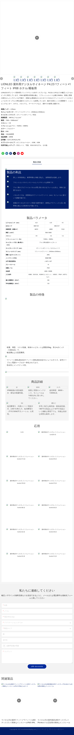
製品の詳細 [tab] (37, 162)
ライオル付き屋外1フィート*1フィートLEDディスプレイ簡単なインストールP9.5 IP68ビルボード (18, 721)
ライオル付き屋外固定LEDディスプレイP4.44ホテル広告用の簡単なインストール (54, 721)
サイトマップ (42, 729)
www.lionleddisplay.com (28, 729)
